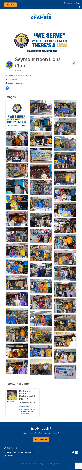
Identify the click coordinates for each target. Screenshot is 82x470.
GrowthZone (58, 464)
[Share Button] (74, 63)
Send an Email (24, 406)
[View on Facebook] (7, 89)
